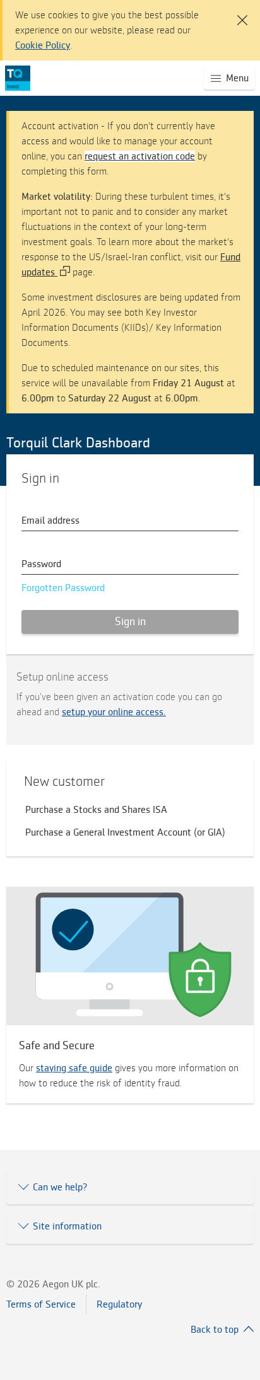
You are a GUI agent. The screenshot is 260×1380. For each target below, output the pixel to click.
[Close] (240, 12)
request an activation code (140, 156)
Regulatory (119, 1304)
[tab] (130, 1187)
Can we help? (60, 1187)
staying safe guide (74, 1068)
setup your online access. (114, 712)
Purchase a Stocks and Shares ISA (96, 809)
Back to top (215, 1329)
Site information (67, 1226)
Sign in (130, 621)
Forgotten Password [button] (63, 588)
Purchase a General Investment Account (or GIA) (125, 832)
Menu (240, 80)
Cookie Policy (42, 45)
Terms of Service (41, 1304)
